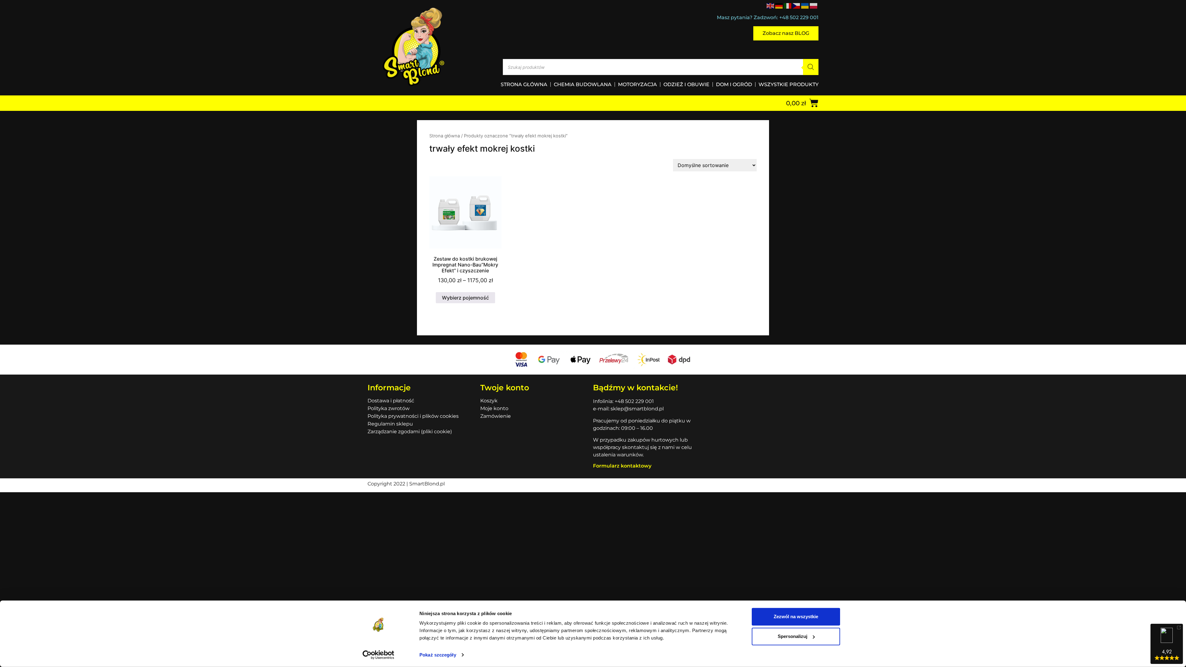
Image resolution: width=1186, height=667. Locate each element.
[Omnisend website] (593, 396)
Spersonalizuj (792, 636)
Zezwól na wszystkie (796, 616)
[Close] (678, 264)
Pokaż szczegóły (437, 654)
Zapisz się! (593, 363)
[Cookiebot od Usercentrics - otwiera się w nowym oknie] (378, 655)
